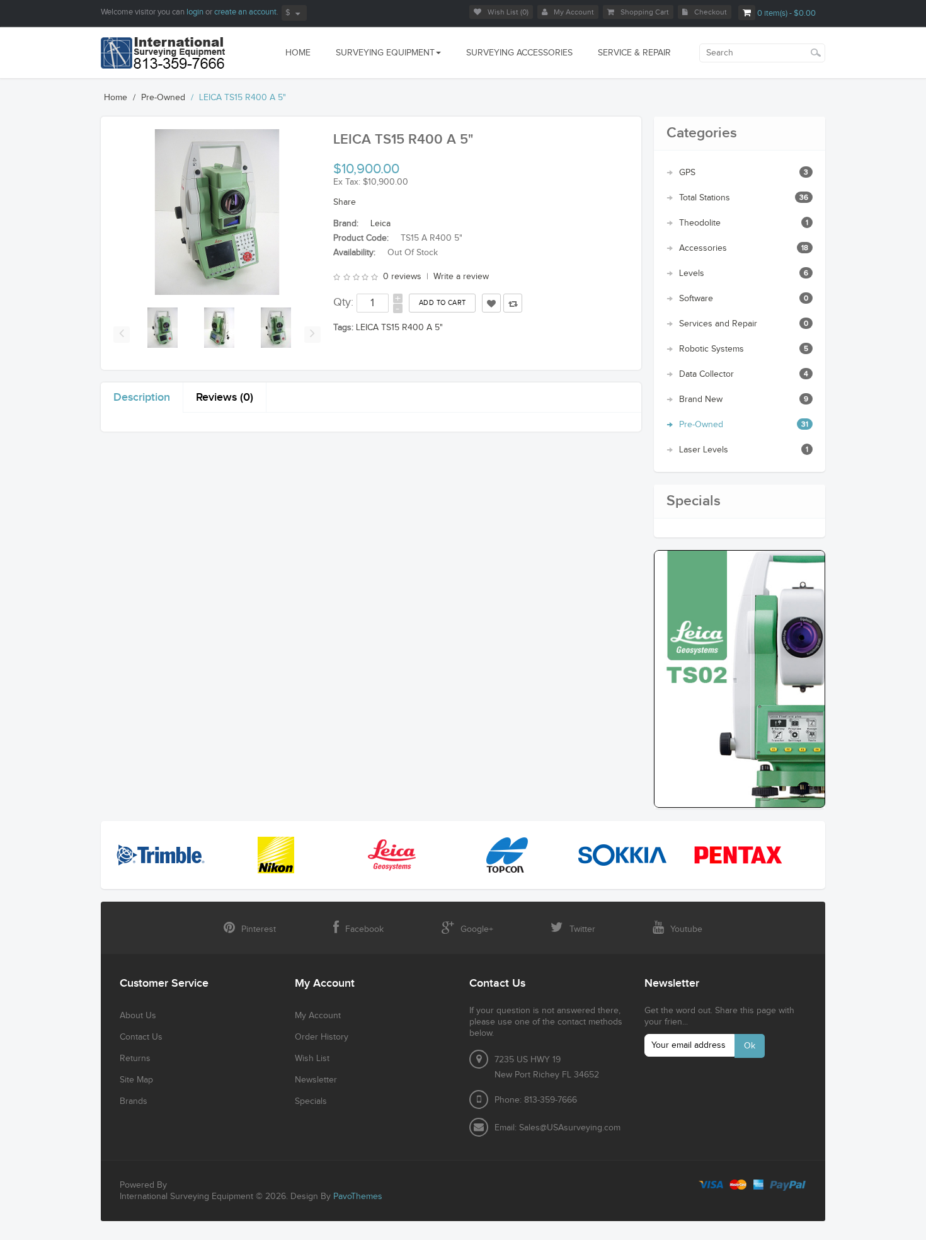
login (194, 12)
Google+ (476, 929)
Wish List (312, 1058)
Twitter (582, 929)
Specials (311, 1101)
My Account (574, 12)
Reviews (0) (224, 397)
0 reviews (402, 277)
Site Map (136, 1080)
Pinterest (258, 929)
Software (696, 299)
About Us (138, 1016)
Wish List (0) (508, 12)
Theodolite (700, 223)
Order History (321, 1037)
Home (115, 98)
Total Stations (704, 198)
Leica (380, 224)
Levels (691, 273)
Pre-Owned (163, 98)
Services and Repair (718, 324)
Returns (135, 1058)
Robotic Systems (711, 349)
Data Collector (706, 374)
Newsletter (316, 1080)
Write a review (461, 277)
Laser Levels (703, 450)
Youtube (686, 929)
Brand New (701, 399)
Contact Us (141, 1037)
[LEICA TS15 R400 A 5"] (162, 327)
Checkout (710, 12)
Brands (133, 1101)
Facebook (364, 929)
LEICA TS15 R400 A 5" (242, 98)
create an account (245, 12)
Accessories (703, 248)
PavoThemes (357, 1196)
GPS (687, 173)
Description (141, 397)
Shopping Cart (644, 12)
